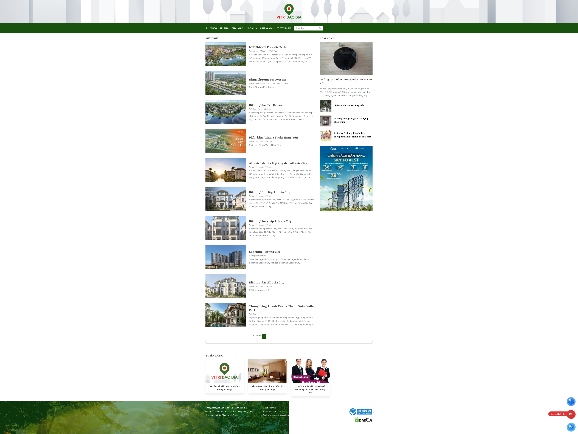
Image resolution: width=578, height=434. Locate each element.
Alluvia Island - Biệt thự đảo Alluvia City (278, 163)
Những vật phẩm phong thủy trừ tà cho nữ (346, 81)
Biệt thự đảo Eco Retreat (266, 105)
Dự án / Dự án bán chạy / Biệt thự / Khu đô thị (269, 83)
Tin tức (224, 28)
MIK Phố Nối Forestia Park (267, 47)
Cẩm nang (266, 28)
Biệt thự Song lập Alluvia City (270, 221)
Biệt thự (211, 38)
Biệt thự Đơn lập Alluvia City (269, 192)
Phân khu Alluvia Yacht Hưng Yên (273, 137)
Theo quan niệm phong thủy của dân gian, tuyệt (268, 388)
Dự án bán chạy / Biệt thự (260, 141)
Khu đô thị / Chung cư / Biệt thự (263, 51)
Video (213, 28)
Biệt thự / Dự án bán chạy (260, 109)
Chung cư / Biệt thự (257, 256)
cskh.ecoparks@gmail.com (279, 415)
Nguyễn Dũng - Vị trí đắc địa (226, 415)
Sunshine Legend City (264, 252)
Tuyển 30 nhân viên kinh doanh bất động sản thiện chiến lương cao (310, 389)
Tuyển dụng (284, 28)
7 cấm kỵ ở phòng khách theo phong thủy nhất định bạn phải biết (352, 135)
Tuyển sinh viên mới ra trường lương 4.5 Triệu (225, 388)
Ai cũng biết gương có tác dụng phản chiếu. (351, 120)
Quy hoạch (238, 28)
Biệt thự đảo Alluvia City (266, 282)
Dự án (250, 28)
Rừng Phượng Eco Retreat (267, 79)
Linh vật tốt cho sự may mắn (349, 105)
